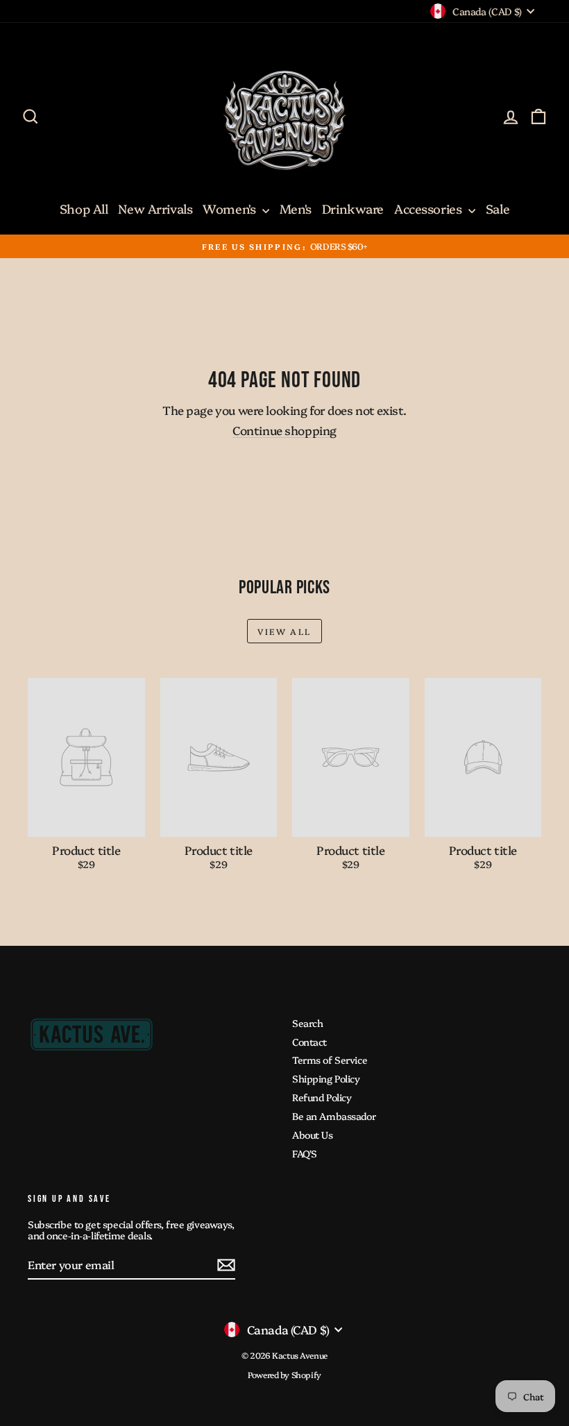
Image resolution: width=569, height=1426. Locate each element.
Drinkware (353, 208)
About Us (312, 1134)
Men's (296, 208)
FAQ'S (304, 1153)
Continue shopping (284, 430)
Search (307, 1023)
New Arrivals (155, 208)
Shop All (84, 208)
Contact (309, 1042)
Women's (231, 208)
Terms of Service (329, 1060)
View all (284, 631)
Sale (497, 208)
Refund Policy (321, 1097)
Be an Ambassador (333, 1116)
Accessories (429, 208)
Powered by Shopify (284, 1374)
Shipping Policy (326, 1078)
